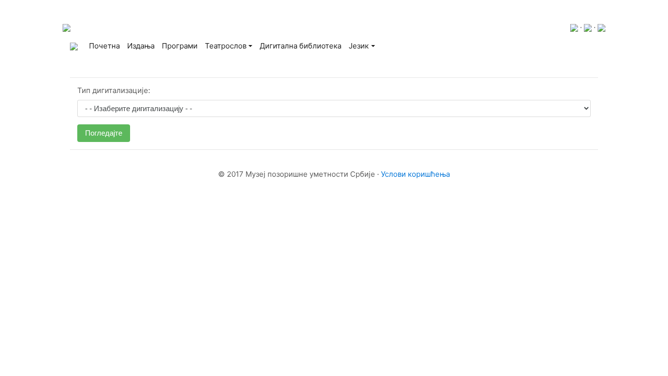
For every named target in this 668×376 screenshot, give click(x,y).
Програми (180, 45)
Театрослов (225, 45)
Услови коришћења (415, 174)
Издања (141, 45)
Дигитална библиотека (300, 45)
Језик (359, 45)
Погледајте (103, 133)
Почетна (106, 45)
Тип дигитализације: (113, 90)
